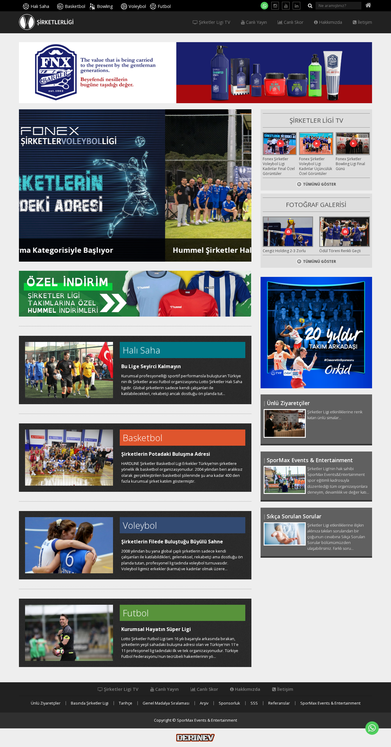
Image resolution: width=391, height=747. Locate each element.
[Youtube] (286, 5)
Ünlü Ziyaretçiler (45, 703)
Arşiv (204, 703)
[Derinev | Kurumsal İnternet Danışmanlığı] (195, 737)
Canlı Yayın (256, 22)
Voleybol (137, 6)
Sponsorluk (229, 703)
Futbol (164, 6)
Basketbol (75, 6)
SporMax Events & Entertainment (330, 703)
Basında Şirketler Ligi (89, 703)
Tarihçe (125, 703)
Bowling (105, 6)
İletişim (364, 22)
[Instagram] (275, 5)
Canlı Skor (293, 22)
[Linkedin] (296, 5)
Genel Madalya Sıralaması (166, 703)
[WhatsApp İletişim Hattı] (264, 5)
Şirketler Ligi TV (214, 22)
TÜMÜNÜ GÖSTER (319, 184)
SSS (254, 703)
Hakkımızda (330, 22)
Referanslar (279, 703)
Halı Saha (40, 6)
